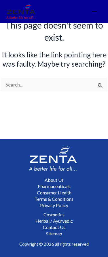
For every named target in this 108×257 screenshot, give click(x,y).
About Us (54, 180)
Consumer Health (54, 192)
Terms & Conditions (54, 199)
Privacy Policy (54, 205)
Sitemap (54, 233)
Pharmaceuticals (54, 186)
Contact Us (54, 227)
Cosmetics (54, 214)
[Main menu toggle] (94, 11)
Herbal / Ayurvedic (54, 221)
